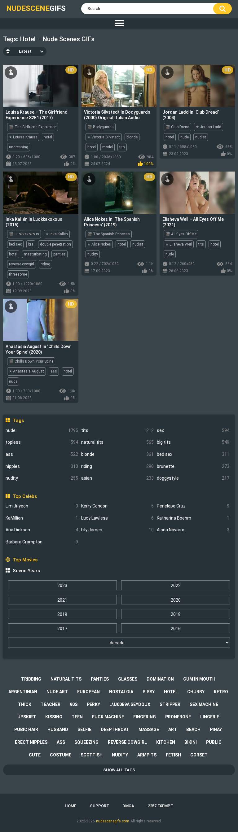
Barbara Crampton (42, 541)
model (107, 147)
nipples (42, 466)
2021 (62, 600)
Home (70, 806)
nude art (57, 691)
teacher (50, 704)
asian (117, 478)
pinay (216, 729)
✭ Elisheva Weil (178, 244)
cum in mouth (199, 679)
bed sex (193, 454)
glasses (127, 679)
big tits (193, 442)
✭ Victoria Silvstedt (103, 137)
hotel (48, 137)
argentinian (22, 691)
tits (117, 430)
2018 (176, 614)
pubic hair (26, 729)
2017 (62, 628)
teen (77, 716)
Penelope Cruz (193, 505)
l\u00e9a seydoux (129, 704)
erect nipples (31, 742)
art (172, 729)
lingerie (209, 716)
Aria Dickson (42, 529)
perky (93, 704)
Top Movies (25, 560)
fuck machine (108, 716)
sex (193, 430)
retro (221, 691)
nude (42, 430)
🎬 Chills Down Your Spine (31, 361)
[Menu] (119, 23)
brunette (193, 466)
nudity (42, 478)
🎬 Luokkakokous (24, 234)
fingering (144, 716)
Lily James (117, 529)
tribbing (31, 679)
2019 (62, 614)
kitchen (165, 742)
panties (59, 254)
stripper (170, 704)
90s (73, 704)
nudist (200, 137)
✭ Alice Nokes (99, 244)
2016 (176, 628)
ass (42, 454)
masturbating (35, 254)
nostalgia (121, 691)
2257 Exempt (160, 806)
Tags (18, 420)
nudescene (36, 8)
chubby (196, 691)
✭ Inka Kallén (57, 234)
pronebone (178, 716)
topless (42, 442)
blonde (117, 454)
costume (60, 754)
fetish (173, 754)
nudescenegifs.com (112, 821)
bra (30, 244)
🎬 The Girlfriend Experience (32, 127)
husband (57, 729)
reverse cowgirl (21, 264)
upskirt (26, 716)
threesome (18, 274)
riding (117, 466)
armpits (146, 754)
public (214, 742)
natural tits (117, 442)
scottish (92, 754)
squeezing (86, 742)
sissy (149, 691)
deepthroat (115, 729)
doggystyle (193, 478)
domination (160, 679)
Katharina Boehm (193, 518)
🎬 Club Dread (177, 127)
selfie (84, 729)
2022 (176, 585)
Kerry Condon (117, 505)
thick (24, 704)
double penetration (55, 244)
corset (199, 754)
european (88, 691)
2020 (176, 600)
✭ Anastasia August (26, 371)
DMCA (128, 806)
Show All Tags (119, 770)
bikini (190, 742)
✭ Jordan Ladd (208, 127)
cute (35, 754)
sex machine (204, 704)
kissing (53, 716)
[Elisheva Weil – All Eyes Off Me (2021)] (197, 193)
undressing (18, 147)
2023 (62, 585)
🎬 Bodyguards (100, 127)
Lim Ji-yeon (42, 505)
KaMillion (42, 518)
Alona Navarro (193, 529)
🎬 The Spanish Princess (108, 234)
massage (149, 729)
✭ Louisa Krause (23, 137)
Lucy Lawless (117, 518)
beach (193, 729)
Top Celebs (25, 496)
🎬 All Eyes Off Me (180, 234)
